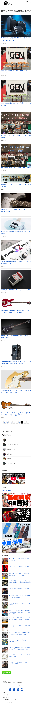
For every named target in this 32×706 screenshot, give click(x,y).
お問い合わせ (6, 697)
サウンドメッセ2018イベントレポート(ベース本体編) (16, 167)
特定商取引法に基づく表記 (9, 699)
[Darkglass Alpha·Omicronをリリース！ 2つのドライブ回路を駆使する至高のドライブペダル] (16, 352)
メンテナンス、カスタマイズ (14, 444)
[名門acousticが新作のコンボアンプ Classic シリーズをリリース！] (16, 26)
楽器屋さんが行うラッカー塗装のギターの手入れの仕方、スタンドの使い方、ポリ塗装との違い (19, 612)
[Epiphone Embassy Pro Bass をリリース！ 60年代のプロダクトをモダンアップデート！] (16, 303)
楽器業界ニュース (11, 449)
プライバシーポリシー (8, 702)
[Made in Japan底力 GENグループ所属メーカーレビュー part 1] (16, 91)
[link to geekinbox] (8, 2)
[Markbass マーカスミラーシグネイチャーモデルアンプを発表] (16, 178)
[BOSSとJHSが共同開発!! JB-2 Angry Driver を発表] (16, 279)
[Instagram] (18, 689)
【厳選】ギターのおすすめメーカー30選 (19, 588)
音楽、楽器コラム (11, 463)
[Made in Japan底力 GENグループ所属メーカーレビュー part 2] (16, 58)
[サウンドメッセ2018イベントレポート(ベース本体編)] (16, 155)
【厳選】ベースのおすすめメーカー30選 (19, 566)
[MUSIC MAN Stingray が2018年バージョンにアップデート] (16, 224)
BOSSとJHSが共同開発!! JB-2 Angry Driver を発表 (15, 289)
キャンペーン (10, 440)
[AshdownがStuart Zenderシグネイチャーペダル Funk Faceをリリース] (16, 250)
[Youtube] (21, 689)
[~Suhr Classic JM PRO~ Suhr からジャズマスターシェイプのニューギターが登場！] (16, 379)
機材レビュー (10, 454)
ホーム (4, 692)
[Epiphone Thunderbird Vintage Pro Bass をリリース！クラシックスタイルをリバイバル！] (16, 405)
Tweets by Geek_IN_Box (8, 490)
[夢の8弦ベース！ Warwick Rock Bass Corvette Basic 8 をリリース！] (16, 327)
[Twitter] (14, 689)
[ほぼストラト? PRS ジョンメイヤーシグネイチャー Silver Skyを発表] (16, 200)
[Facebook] (10, 689)
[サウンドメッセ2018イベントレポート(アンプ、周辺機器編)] (16, 123)
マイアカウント (6, 695)
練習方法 (9, 458)
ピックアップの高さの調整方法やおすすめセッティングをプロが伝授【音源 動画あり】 (19, 619)
